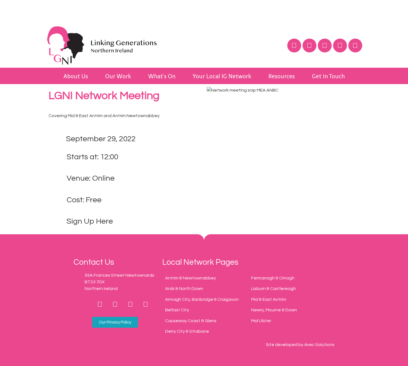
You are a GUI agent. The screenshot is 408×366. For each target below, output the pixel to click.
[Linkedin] (355, 45)
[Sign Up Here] (55, 221)
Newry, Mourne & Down (274, 310)
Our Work (118, 76)
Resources (281, 76)
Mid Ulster (261, 321)
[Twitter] (309, 45)
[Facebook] (294, 45)
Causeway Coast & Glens (190, 321)
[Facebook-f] (100, 304)
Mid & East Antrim (268, 299)
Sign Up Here (90, 221)
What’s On (161, 76)
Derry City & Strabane (187, 331)
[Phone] (85, 304)
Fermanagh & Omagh (272, 278)
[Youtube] (340, 45)
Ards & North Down (184, 288)
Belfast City (177, 310)
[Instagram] (325, 45)
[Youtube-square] (146, 304)
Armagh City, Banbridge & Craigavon (202, 299)
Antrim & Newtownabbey (190, 278)
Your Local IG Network (222, 76)
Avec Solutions (319, 344)
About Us (76, 76)
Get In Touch (328, 76)
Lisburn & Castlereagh (273, 288)
